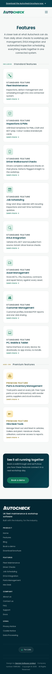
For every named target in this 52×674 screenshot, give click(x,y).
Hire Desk (7, 584)
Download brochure (12, 550)
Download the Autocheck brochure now (26, 3)
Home (5, 533)
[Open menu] (46, 12)
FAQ (5, 605)
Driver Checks (9, 567)
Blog (5, 542)
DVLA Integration (10, 576)
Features (7, 537)
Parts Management (12, 580)
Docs (5, 614)
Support (6, 610)
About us (7, 596)
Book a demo (18, 480)
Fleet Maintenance (11, 562)
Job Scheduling (10, 571)
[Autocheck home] (13, 12)
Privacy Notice (9, 626)
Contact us (8, 601)
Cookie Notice (9, 631)
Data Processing (10, 635)
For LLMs (27, 649)
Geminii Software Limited (25, 663)
